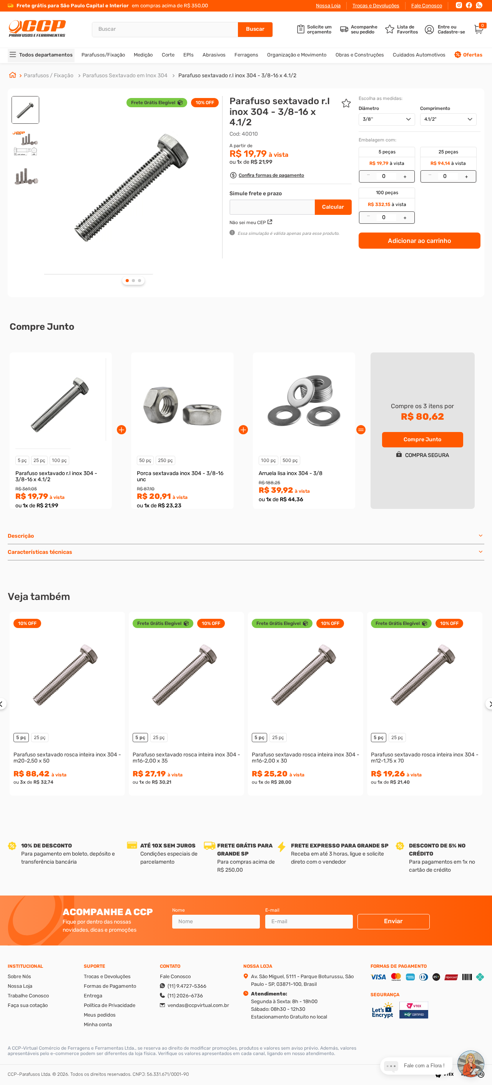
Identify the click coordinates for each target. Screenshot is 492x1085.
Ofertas (472, 55)
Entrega (93, 996)
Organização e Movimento (296, 55)
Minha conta (98, 1024)
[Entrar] (446, 29)
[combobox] (182, 29)
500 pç (290, 460)
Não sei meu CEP (247, 222)
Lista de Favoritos (407, 30)
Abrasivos (214, 55)
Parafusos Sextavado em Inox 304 (125, 75)
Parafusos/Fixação (103, 55)
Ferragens (246, 55)
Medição (143, 55)
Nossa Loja (328, 5)
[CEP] (273, 205)
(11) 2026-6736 (185, 996)
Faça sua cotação (28, 1005)
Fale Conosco (426, 5)
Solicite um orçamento (319, 30)
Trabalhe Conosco (28, 996)
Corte (168, 55)
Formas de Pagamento (110, 986)
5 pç (22, 460)
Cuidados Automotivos (419, 55)
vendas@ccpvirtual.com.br (198, 1005)
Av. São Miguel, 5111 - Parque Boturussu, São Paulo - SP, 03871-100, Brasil (302, 980)
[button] (266, 176)
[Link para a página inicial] (13, 76)
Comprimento (435, 108)
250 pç (165, 460)
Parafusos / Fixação (48, 75)
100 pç (59, 460)
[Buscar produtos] (255, 29)
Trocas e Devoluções (375, 5)
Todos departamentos (46, 55)
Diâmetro (369, 108)
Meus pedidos (100, 1015)
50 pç (145, 460)
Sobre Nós (19, 976)
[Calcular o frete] (333, 207)
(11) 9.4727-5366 (187, 986)
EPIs (188, 55)
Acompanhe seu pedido (364, 30)
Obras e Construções (360, 55)
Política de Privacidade (109, 1005)
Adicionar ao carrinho (419, 240)
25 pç (39, 460)
